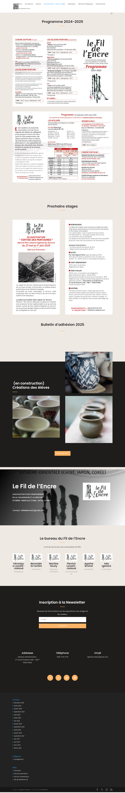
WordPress (44, 790)
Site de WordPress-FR (21, 779)
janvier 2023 (18, 724)
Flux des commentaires (21, 777)
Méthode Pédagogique (85, 4)
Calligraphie (71, 4)
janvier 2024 (18, 709)
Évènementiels (100, 4)
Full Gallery (62, 453)
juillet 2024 (17, 706)
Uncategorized (18, 759)
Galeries (38, 4)
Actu (20, 4)
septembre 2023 (19, 712)
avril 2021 (17, 742)
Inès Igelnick (29, 4)
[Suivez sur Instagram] (67, 678)
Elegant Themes (24, 790)
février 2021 (18, 748)
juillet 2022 (17, 730)
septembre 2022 (19, 727)
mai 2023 (17, 721)
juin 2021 (17, 739)
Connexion (17, 770)
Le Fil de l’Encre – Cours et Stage (54, 4)
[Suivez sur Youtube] (75, 678)
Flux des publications (21, 773)
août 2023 (17, 715)
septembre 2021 (19, 736)
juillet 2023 (17, 718)
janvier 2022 (18, 733)
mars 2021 (17, 745)
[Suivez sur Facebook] (50, 678)
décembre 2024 (19, 703)
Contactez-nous (24, 8)
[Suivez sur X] (58, 678)
